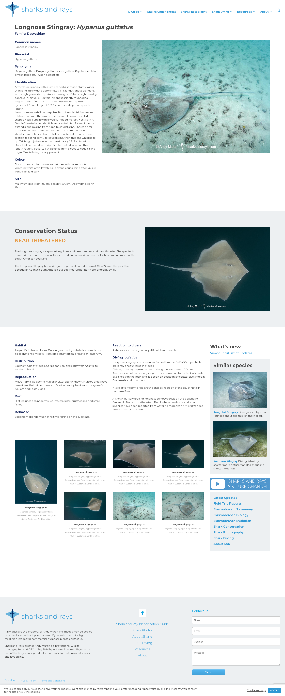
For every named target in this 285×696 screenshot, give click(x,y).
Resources (142, 649)
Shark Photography (228, 532)
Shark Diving (223, 538)
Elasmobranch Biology (230, 515)
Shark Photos (142, 630)
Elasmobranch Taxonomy (233, 509)
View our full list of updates (231, 353)
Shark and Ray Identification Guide (142, 624)
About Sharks (142, 636)
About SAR (221, 544)
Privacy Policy (27, 680)
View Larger (36, 468)
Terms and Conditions (52, 680)
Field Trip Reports (227, 503)
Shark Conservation (228, 526)
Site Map (10, 680)
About (142, 655)
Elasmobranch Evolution (232, 521)
